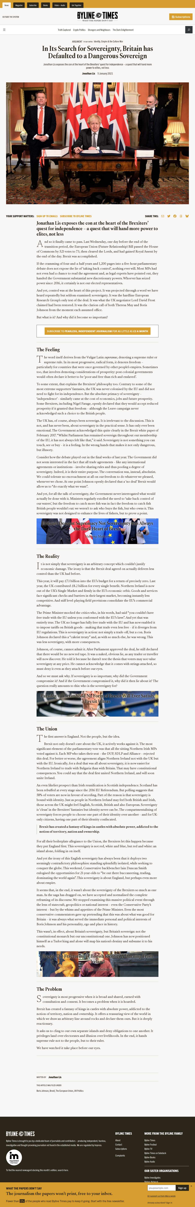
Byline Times (149, 1140)
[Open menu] (4, 30)
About (117, 1140)
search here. (63, 1170)
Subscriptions (182, 16)
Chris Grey (97, 709)
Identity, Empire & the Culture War (108, 41)
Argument (77, 41)
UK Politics (78, 1090)
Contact (118, 1144)
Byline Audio (149, 1161)
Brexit (52, 1090)
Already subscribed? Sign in (159, 1202)
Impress (97, 1145)
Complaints (120, 1155)
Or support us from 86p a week (161, 1196)
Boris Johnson (43, 1090)
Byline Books (149, 1157)
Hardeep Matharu (97, 536)
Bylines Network (151, 1181)
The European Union (64, 1090)
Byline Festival (150, 1144)
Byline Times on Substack (155, 1152)
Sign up (182, 1187)
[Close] (191, 1186)
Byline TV (148, 1148)
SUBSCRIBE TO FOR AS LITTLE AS (97, 331)
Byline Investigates (152, 1177)
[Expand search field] (189, 29)
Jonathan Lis (88, 73)
